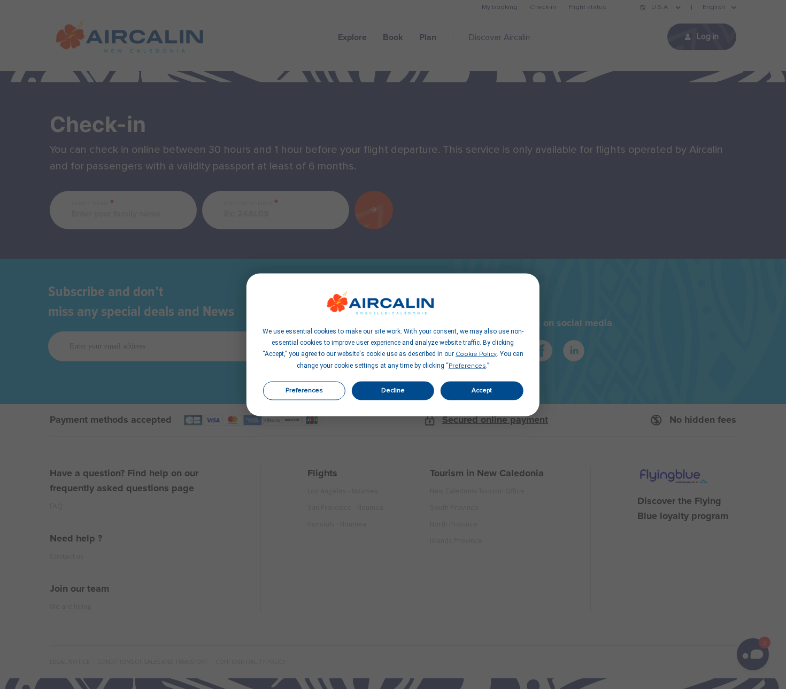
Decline (393, 391)
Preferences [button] (467, 365)
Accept (482, 391)
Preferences (304, 391)
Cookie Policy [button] (476, 354)
